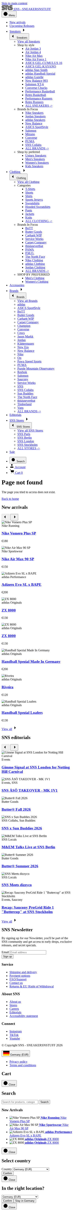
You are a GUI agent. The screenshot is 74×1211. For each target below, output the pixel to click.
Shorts (29, 192)
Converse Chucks (36, 87)
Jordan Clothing (35, 267)
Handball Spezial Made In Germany (31, 661)
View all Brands (27, 301)
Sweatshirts (32, 203)
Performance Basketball (40, 91)
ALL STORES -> (28, 448)
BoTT (29, 228)
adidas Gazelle (34, 77)
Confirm (7, 1173)
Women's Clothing (36, 281)
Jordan (21, 340)
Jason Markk (25, 336)
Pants (28, 210)
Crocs (21, 333)
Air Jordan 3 (33, 48)
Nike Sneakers (34, 112)
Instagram (15, 1031)
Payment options (19, 975)
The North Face (35, 256)
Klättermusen (25, 343)
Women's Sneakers (37, 162)
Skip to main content (14, 3)
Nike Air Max (34, 55)
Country (7, 1169)
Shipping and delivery (23, 972)
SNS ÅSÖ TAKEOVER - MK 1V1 (30, 790)
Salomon (30, 130)
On (19, 358)
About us (15, 1001)
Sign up (7, 956)
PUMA (30, 141)
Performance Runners (38, 98)
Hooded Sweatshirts (37, 206)
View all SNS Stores (30, 430)
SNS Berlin (24, 437)
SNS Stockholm (27, 444)
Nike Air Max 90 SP (18, 559)
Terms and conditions (22, 1065)
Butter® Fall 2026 (16, 809)
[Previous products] (5, 517)
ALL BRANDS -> (37, 148)
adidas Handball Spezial (40, 73)
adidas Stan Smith (36, 70)
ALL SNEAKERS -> (38, 105)
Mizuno (30, 134)
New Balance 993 (36, 80)
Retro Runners (34, 102)
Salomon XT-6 (34, 84)
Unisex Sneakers (35, 155)
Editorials (15, 1012)
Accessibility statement (23, 1016)
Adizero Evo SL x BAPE (21, 584)
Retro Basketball (35, 95)
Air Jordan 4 (33, 52)
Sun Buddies (25, 393)
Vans (20, 407)
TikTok (14, 1035)
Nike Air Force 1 (35, 59)
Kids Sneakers (34, 166)
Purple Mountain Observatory (35, 368)
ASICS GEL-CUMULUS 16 (43, 63)
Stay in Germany (25, 1200)
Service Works (34, 239)
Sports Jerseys (34, 199)
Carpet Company (36, 242)
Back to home (10, 498)
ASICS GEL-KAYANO (40, 66)
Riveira (7, 687)
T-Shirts (30, 189)
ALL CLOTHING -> (38, 221)
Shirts (28, 196)
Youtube (14, 1038)
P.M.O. (29, 253)
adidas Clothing (35, 263)
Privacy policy (18, 1061)
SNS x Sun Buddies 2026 (22, 828)
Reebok (22, 372)
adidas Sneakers (35, 120)
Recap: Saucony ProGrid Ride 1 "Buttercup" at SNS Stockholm (28, 909)
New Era (23, 347)
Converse (31, 137)
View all (7, 729)
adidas (21, 304)
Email (5, 952)
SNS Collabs (33, 144)
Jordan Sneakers (35, 116)
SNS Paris (23, 434)
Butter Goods (33, 231)
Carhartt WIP (33, 235)
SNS (20, 386)
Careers (14, 1008)
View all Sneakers (28, 41)
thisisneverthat (34, 246)
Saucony (22, 379)
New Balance (33, 123)
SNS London (25, 441)
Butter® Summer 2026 (20, 866)
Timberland (24, 404)
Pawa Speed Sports (29, 361)
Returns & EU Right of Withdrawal (31, 986)
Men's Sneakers (35, 159)
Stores (13, 1005)
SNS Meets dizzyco (17, 885)
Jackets (29, 214)
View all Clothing (28, 182)
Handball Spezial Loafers (22, 713)
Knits (28, 217)
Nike (20, 354)
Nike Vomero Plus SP (19, 533)
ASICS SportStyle (36, 127)
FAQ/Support (17, 979)
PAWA (29, 249)
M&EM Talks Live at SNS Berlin (28, 847)
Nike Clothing (34, 260)
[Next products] (14, 517)
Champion (23, 325)
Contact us (16, 983)
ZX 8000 (9, 610)
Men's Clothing (34, 278)
